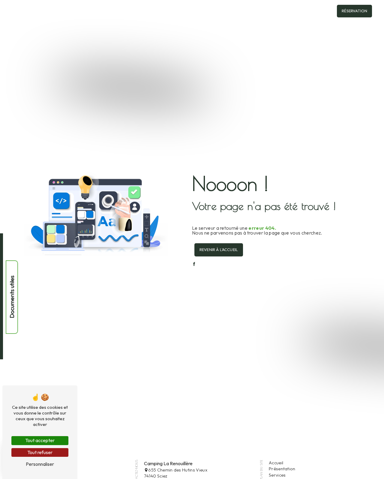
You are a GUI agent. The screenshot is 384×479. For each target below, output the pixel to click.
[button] (190, 11)
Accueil (146, 11)
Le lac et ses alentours (275, 11)
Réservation (354, 10)
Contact (315, 11)
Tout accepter (40, 440)
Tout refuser (39, 452)
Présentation (282, 469)
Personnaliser (40, 464)
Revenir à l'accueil (219, 249)
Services (277, 475)
